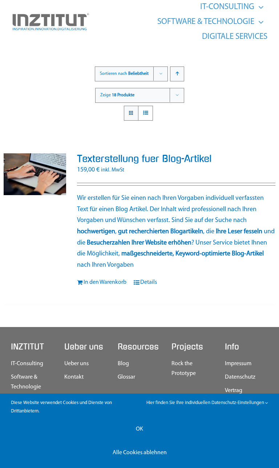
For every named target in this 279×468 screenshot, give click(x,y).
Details (148, 282)
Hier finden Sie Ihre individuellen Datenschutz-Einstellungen (205, 402)
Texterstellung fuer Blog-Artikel (144, 159)
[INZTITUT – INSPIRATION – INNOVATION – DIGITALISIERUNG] (50, 15)
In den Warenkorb (105, 282)
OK (139, 429)
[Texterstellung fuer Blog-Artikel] (35, 174)
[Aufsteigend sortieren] (177, 73)
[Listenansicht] (145, 113)
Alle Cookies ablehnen (140, 453)
